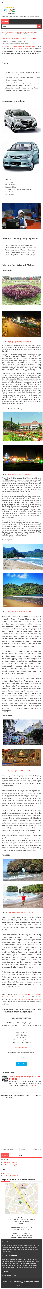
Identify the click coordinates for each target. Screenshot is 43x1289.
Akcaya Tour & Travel (21, 49)
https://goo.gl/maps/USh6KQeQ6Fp (21, 912)
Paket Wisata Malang (24, 999)
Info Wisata (6, 1173)
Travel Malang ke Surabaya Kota (24, 46)
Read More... (34, 1085)
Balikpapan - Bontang (10, 1162)
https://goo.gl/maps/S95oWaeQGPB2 (20, 611)
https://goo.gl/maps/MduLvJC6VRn (19, 771)
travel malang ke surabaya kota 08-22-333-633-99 (15, 43)
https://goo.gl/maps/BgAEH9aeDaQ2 (20, 474)
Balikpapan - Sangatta (10, 1165)
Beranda (23, 1149)
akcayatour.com (6, 46)
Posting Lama (37, 1149)
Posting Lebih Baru (7, 1149)
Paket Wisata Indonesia (10, 1176)
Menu (6, 21)
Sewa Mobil (37, 999)
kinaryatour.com (24, 1285)
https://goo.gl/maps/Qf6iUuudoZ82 (19, 342)
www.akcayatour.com (21, 1047)
